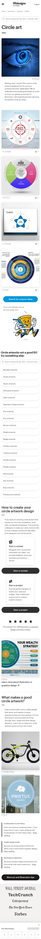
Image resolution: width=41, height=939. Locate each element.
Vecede (6, 290)
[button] (39, 925)
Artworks (20, 11)
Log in (36, 4)
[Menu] (3, 4)
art (20, 100)
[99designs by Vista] (19, 4)
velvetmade (7, 151)
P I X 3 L (7, 197)
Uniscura (36, 79)
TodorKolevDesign (8, 772)
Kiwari (5, 679)
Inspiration (11, 11)
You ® (5, 815)
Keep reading (9, 851)
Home (4, 11)
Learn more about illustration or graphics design (17, 684)
